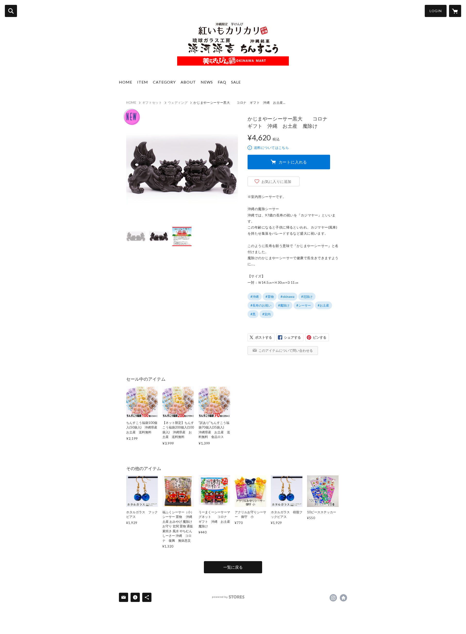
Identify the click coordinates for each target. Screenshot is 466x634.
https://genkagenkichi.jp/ (343, 597)
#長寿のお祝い (260, 305)
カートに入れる (293, 162)
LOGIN (436, 11)
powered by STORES (228, 597)
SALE (236, 82)
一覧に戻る (233, 567)
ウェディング (178, 102)
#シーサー (303, 305)
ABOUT (188, 82)
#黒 (253, 314)
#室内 (266, 314)
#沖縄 (254, 297)
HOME (125, 82)
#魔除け (284, 305)
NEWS (207, 82)
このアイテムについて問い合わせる (285, 350)
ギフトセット (152, 102)
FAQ (222, 82)
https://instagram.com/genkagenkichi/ (333, 597)
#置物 (270, 297)
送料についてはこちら (271, 148)
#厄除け (307, 297)
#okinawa (287, 297)
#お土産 (323, 305)
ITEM (142, 82)
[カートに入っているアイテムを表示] (455, 11)
